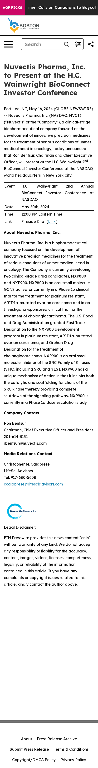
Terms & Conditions (71, 749)
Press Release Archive (57, 738)
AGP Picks (12, 7)
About (26, 738)
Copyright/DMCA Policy (34, 759)
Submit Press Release (29, 749)
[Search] (66, 44)
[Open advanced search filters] (77, 44)
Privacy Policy (73, 759)
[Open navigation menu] (8, 44)
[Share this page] (91, 44)
